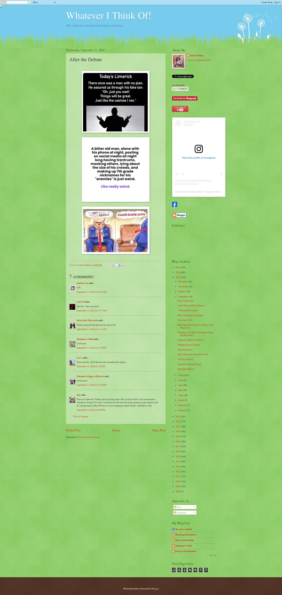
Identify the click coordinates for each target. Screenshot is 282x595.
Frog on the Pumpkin (185, 551)
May (180, 390)
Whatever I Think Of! (108, 15)
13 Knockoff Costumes (188, 310)
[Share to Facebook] (119, 265)
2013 (178, 466)
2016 (178, 451)
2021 (178, 426)
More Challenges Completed (190, 315)
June (180, 385)
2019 (178, 436)
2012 (178, 471)
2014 (178, 461)
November (183, 286)
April (181, 395)
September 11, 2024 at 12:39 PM (91, 347)
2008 (178, 491)
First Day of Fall (185, 319)
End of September (186, 300)
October (182, 291)
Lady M (80, 301)
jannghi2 (197, 191)
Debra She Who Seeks (87, 320)
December (183, 281)
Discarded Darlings (184, 540)
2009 (178, 486)
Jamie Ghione (197, 55)
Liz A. (79, 357)
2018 (178, 441)
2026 (178, 267)
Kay (79, 395)
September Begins (186, 368)
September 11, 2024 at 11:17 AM (92, 310)
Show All (213, 555)
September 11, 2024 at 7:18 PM (91, 366)
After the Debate (185, 349)
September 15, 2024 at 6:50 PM (91, 409)
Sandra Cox (82, 283)
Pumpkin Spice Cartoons (189, 344)
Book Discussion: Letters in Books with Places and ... (195, 326)
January (182, 410)
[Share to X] (116, 265)
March (181, 400)
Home (116, 430)
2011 (178, 476)
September (183, 296)
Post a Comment (80, 416)
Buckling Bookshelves (185, 534)
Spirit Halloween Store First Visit (193, 354)
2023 (178, 416)
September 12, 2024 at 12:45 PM (91, 384)
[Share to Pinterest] (122, 265)
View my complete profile (199, 59)
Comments (181, 512)
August (181, 375)
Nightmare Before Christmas (191, 339)
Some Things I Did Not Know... (192, 305)
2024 (178, 277)
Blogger (155, 588)
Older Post (158, 430)
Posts (178, 507)
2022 (178, 421)
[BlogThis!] (113, 265)
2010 (178, 481)
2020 (178, 431)
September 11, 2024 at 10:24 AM (92, 291)
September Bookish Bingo (189, 364)
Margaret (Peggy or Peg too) (90, 376)
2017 (178, 446)
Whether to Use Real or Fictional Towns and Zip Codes (196, 334)
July (180, 380)
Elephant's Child (85, 339)
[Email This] (110, 265)
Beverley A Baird (183, 529)
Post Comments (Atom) (89, 437)
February (182, 405)
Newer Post (73, 430)
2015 (178, 456)
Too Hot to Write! (186, 359)
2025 (178, 272)
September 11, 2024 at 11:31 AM (92, 329)
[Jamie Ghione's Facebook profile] (174, 206)
